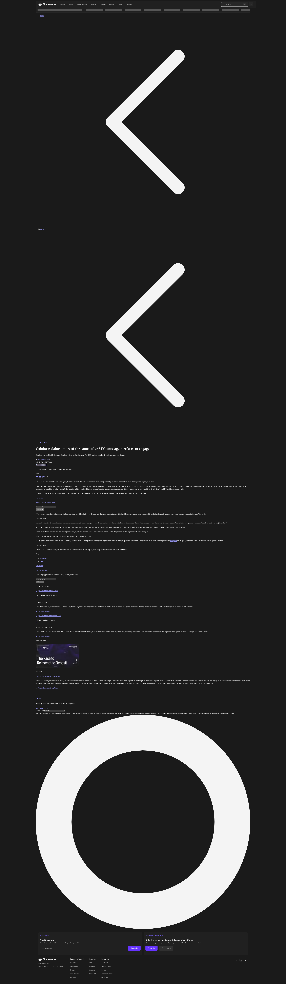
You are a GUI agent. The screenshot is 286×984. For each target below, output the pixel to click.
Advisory (102, 4)
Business (43, 442)
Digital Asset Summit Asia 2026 (47, 591)
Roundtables (74, 974)
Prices (71, 4)
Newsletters (74, 966)
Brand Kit (92, 974)
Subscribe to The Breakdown (46, 502)
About (91, 963)
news (42, 229)
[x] (245, 960)
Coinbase (43, 559)
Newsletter (39, 498)
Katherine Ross (43, 459)
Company (129, 4)
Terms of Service (107, 974)
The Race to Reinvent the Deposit (48, 676)
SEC (42, 561)
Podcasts (73, 963)
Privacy (104, 970)
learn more (47, 611)
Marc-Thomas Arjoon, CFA (48, 688)
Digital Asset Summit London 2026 (48, 616)
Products (93, 4)
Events (120, 4)
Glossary (104, 977)
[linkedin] (241, 960)
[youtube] (236, 960)
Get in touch (166, 948)
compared (173, 541)
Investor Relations (82, 4)
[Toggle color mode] (251, 4)
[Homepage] (47, 4)
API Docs (104, 963)
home (42, 16)
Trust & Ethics (106, 966)
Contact (92, 970)
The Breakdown (41, 570)
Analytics (62, 4)
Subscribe (134, 948)
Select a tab (40, 711)
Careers (92, 966)
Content (111, 4)
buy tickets (39, 611)
